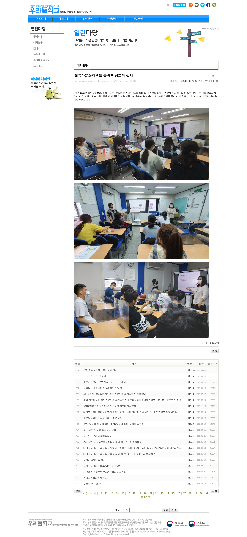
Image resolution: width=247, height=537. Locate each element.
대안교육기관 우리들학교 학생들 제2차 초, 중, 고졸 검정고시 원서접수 (119, 454)
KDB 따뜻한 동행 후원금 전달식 (99, 430)
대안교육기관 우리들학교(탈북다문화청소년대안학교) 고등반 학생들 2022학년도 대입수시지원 (132, 448)
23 (162, 493)
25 (173, 493)
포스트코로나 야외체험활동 (97, 436)
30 (201, 493)
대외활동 (38, 42)
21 (151, 493)
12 (100, 493)
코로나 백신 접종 (92, 483)
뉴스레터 (38, 66)
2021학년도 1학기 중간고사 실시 (100, 370)
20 (145, 493)
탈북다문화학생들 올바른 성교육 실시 (103, 75)
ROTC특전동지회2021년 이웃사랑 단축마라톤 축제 (109, 406)
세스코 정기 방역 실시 (94, 376)
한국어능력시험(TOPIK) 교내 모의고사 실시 (105, 382)
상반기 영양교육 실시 (94, 460)
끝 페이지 (146, 497)
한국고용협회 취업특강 (95, 477)
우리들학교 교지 (41, 60)
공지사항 (38, 36)
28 (190, 493)
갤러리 (36, 48)
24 (167, 493)
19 (139, 493)
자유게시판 (39, 54)
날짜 (201, 363)
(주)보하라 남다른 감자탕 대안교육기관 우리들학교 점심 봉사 (114, 394)
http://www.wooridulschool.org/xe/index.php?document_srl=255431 (105, 81)
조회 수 (211, 363)
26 (179, 493)
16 (123, 493)
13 (106, 493)
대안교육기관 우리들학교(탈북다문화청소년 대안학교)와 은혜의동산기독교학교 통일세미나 (130, 412)
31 (207, 493)
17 (128, 493)
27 (184, 493)
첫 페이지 (91, 493)
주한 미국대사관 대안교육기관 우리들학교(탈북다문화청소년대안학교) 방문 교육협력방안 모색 (132, 400)
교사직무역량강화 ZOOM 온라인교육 (102, 466)
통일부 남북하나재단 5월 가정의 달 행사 (104, 388)
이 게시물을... (209, 342)
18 (134, 493)
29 (195, 493)
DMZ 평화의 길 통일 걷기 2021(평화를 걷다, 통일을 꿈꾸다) (114, 424)
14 (111, 493)
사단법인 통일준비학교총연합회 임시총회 (104, 472)
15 (117, 493)
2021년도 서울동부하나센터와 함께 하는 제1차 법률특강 (112, 442)
